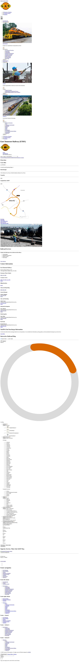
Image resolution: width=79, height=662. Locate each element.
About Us (5, 94)
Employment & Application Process (11, 91)
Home (4, 152)
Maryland (8, 458)
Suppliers (4, 575)
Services (4, 424)
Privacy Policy (10, 654)
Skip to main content (4, 0)
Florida (7, 449)
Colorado (8, 446)
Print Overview (3, 222)
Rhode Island (8, 475)
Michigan (8, 460)
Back (5, 425)
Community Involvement (9, 124)
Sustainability (7, 132)
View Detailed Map (4, 221)
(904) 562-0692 (3, 310)
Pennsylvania (8, 474)
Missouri (8, 464)
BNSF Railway (9, 509)
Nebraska (8, 465)
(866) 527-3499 (3, 275)
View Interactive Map (4, 223)
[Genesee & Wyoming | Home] (5, 10)
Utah (7, 481)
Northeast (8, 500)
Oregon (7, 473)
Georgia (7, 450)
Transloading (7, 52)
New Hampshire (9, 466)
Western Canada (9, 506)
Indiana (7, 452)
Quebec (7, 495)
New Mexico (8, 467)
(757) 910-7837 (3, 303)
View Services (3, 261)
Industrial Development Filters (8, 521)
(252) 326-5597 (3, 295)
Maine (7, 457)
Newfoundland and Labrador (11, 492)
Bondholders (7, 130)
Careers (4, 62)
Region (4, 496)
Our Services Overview (9, 50)
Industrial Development (9, 53)
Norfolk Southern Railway (11, 514)
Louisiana (8, 456)
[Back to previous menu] (3, 48)
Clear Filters (3, 545)
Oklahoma (8, 472)
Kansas (7, 453)
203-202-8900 (3, 561)
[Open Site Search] (1, 17)
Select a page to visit (4, 156)
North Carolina (9, 469)
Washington (8, 484)
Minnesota (8, 461)
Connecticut (8, 448)
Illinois (7, 451)
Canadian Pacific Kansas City (11, 512)
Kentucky (8, 454)
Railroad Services (7, 157)
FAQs (6, 129)
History (6, 127)
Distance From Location (7, 516)
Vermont (8, 482)
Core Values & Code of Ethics (10, 131)
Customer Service (6, 574)
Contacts (22, 157)
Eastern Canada (9, 505)
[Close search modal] (1, 658)
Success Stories (5, 60)
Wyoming (8, 487)
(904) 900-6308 (3, 326)
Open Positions (12, 92)
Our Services (5, 22)
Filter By (3, 341)
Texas (7, 480)
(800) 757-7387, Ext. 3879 (5, 279)
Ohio (7, 471)
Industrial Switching (8, 54)
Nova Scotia (8, 493)
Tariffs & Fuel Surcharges (16, 157)
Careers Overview (8, 90)
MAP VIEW (4, 338)
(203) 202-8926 (3, 318)
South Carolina (9, 476)
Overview (2, 157)
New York (8, 468)
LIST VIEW (10, 338)
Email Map (2, 220)
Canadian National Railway (11, 510)
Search (1, 655)
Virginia (7, 483)
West (7, 503)
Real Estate (7, 58)
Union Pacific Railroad (10, 515)
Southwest (8, 502)
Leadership (7, 605)
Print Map (2, 219)
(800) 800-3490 (3, 289)
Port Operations (8, 57)
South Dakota (9, 477)
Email (1, 280)
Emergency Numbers (7, 573)
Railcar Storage (8, 56)
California (8, 445)
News (6, 123)
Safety (6, 128)
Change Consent (3, 654)
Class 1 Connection (6, 507)
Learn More (2, 333)
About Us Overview (9, 122)
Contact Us (7, 133)
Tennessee (8, 479)
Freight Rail (7, 51)
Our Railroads (5, 20)
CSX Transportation (10, 513)
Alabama (8, 442)
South (7, 501)
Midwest (8, 499)
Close (4, 59)
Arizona (7, 443)
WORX (29, 652)
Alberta (7, 491)
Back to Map (8, 545)
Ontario (7, 494)
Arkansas (8, 444)
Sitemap (15, 654)
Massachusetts (9, 459)
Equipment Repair (8, 55)
